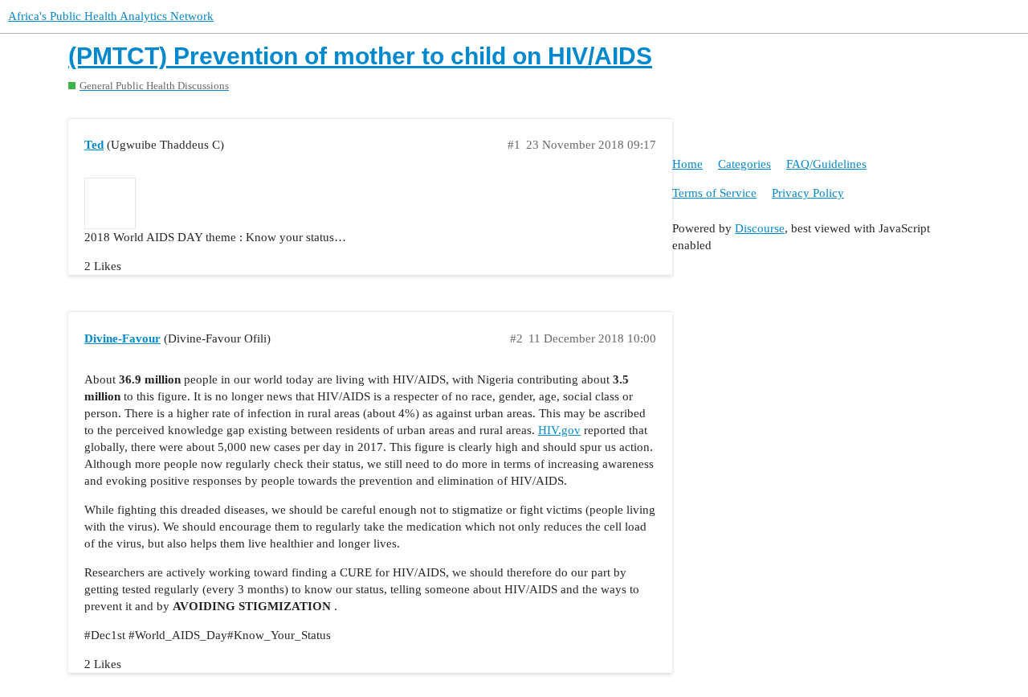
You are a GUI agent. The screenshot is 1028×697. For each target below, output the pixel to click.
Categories (744, 164)
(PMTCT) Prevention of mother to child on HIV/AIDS (360, 56)
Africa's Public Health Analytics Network (111, 16)
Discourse (760, 228)
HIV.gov (559, 430)
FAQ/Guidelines (826, 164)
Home (687, 164)
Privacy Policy (808, 193)
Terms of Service (714, 193)
